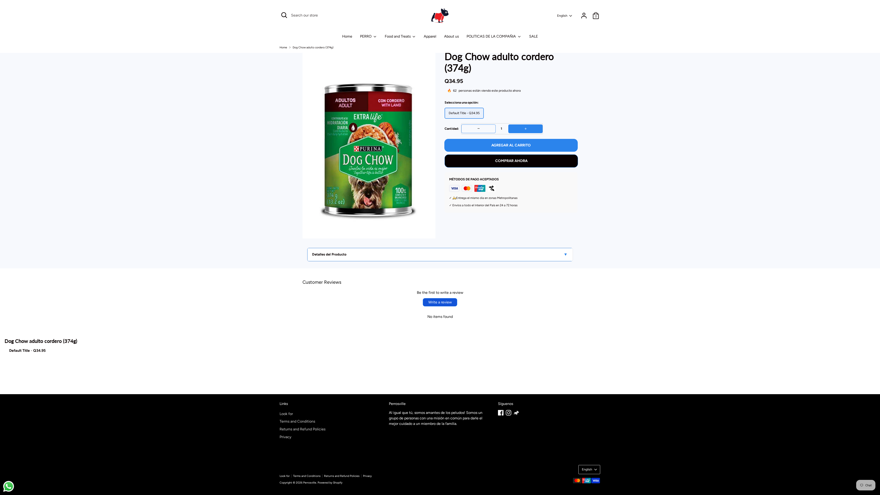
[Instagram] (508, 412)
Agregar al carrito (511, 145)
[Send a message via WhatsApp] (8, 486)
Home (283, 47)
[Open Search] (284, 15)
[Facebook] (500, 412)
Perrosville (309, 482)
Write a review (440, 302)
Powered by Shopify (330, 482)
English (562, 16)
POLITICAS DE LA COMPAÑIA (492, 36)
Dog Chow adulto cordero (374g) (313, 47)
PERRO (366, 36)
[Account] (583, 15)
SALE (533, 36)
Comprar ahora (511, 161)
